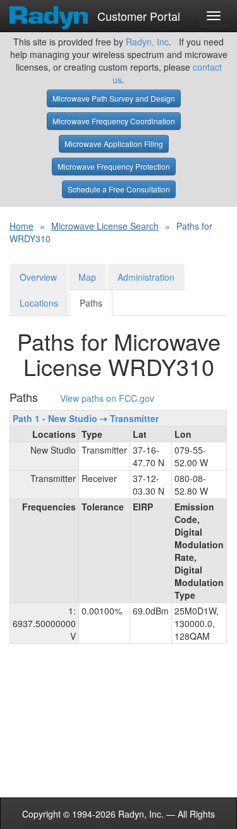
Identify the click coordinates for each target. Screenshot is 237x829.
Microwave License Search (105, 226)
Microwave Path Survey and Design (113, 98)
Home (21, 226)
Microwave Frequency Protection (114, 166)
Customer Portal (137, 13)
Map (87, 277)
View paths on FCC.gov (107, 398)
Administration (146, 277)
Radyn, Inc (147, 41)
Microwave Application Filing (113, 143)
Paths (91, 303)
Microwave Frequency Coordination (113, 120)
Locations (39, 303)
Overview (38, 277)
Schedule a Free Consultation (119, 189)
